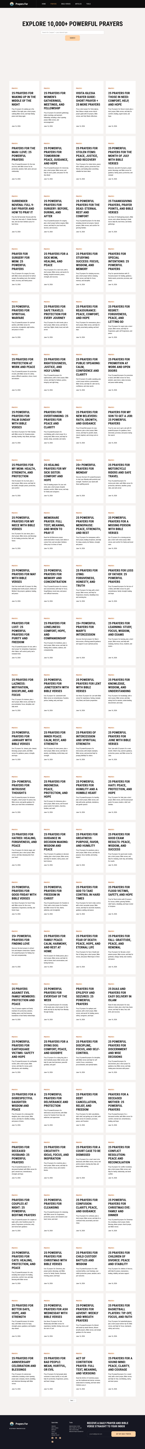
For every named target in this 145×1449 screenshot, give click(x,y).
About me (54, 1433)
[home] (18, 4)
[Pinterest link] (56, 1438)
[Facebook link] (52, 1438)
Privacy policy (55, 1435)
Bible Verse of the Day (75, 1428)
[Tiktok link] (52, 1442)
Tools (88, 4)
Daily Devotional (74, 1429)
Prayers (53, 4)
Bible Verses (66, 4)
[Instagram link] (60, 1438)
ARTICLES (53, 1429)
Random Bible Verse (74, 1426)
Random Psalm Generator (76, 1431)
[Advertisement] (72, 61)
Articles (78, 4)
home (44, 4)
